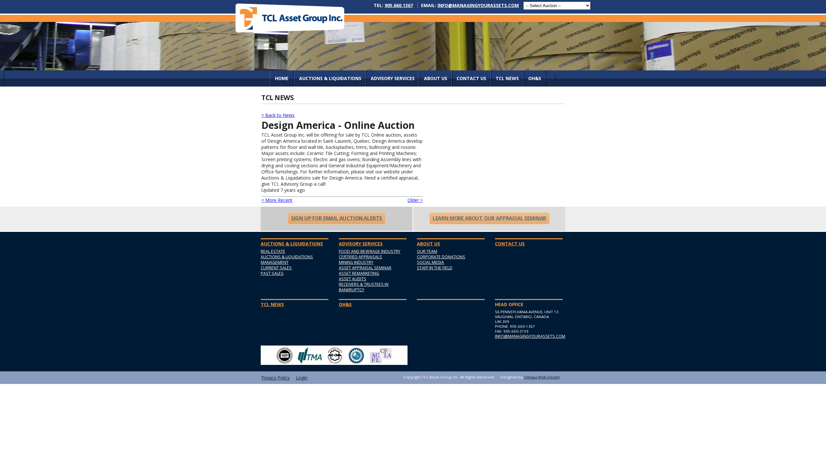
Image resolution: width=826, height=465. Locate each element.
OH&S (534, 78)
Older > (415, 200)
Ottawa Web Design (542, 377)
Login (301, 378)
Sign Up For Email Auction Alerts (336, 218)
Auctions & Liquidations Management (287, 259)
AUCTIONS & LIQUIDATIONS (330, 78)
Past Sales (272, 273)
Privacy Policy (275, 378)
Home (281, 78)
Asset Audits (352, 279)
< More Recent (276, 200)
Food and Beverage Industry (369, 251)
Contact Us (471, 78)
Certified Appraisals (360, 257)
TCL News (507, 78)
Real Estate (273, 251)
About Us (435, 78)
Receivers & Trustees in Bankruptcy (363, 287)
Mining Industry (356, 262)
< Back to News (278, 115)
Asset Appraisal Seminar (365, 268)
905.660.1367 (399, 5)
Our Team (427, 251)
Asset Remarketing (359, 273)
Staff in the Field (434, 268)
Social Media (430, 262)
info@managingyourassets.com (478, 5)
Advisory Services (393, 78)
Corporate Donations (441, 257)
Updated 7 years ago (283, 190)
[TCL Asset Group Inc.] (290, 18)
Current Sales (276, 268)
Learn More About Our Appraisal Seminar (489, 218)
